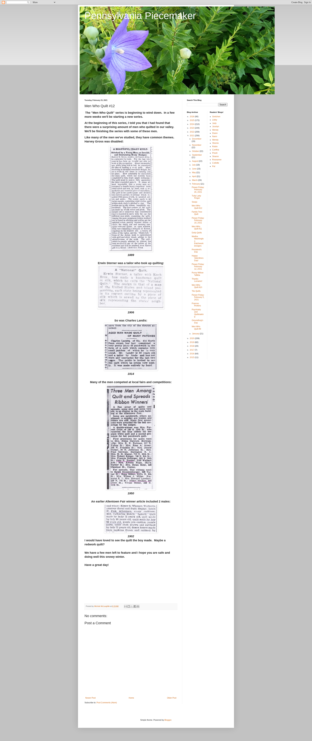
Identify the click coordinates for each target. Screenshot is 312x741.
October (196, 151)
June (194, 169)
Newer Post (90, 698)
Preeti (214, 153)
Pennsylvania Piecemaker (140, 15)
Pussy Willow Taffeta (197, 274)
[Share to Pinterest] (138, 606)
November (196, 145)
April (194, 176)
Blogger (167, 720)
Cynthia (215, 150)
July (194, 165)
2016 (192, 354)
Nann (214, 136)
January (196, 334)
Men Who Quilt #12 (197, 207)
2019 (192, 342)
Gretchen (216, 116)
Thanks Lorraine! (197, 280)
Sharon (215, 156)
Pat (213, 166)
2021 (192, 135)
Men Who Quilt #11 (197, 227)
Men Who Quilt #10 (197, 286)
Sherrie (215, 143)
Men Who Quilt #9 (196, 327)
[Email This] (125, 606)
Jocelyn (215, 126)
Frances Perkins (196, 304)
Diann (215, 133)
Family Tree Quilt (197, 213)
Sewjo (194, 202)
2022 (192, 132)
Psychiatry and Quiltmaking (198, 313)
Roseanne (216, 160)
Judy (214, 123)
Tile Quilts (196, 291)
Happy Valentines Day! (197, 258)
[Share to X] (131, 606)
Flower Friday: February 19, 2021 (198, 220)
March (195, 180)
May (194, 172)
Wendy (215, 130)
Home (131, 698)
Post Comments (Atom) (107, 702)
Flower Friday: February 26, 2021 (198, 189)
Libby (214, 120)
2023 (192, 128)
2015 (192, 357)
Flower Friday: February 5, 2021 (198, 297)
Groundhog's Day (197, 321)
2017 (192, 350)
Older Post (171, 698)
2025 (192, 120)
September (197, 155)
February (196, 184)
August (195, 161)
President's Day (197, 250)
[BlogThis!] (128, 606)
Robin (215, 146)
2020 (192, 338)
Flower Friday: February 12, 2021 (198, 266)
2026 (192, 116)
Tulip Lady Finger (196, 197)
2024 (192, 124)
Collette (215, 163)
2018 (192, 346)
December (196, 139)
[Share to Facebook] (134, 606)
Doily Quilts (197, 233)
